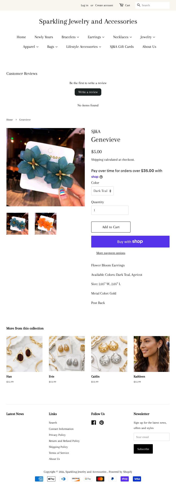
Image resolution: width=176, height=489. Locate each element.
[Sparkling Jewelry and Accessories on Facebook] (93, 423)
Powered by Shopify (120, 471)
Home (21, 37)
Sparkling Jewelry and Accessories (88, 21)
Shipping (97, 159)
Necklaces (121, 37)
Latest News (15, 414)
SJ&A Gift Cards (122, 46)
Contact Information (61, 428)
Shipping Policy (58, 446)
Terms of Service (59, 452)
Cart (127, 5)
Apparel (29, 46)
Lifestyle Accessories (82, 46)
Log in (84, 5)
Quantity (97, 202)
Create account (104, 5)
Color (95, 183)
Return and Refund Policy (64, 440)
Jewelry (147, 37)
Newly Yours (44, 37)
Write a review (88, 92)
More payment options (110, 253)
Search (53, 422)
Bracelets (69, 37)
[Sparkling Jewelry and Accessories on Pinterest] (101, 423)
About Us (149, 46)
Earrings (95, 37)
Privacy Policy (57, 434)
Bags (51, 46)
